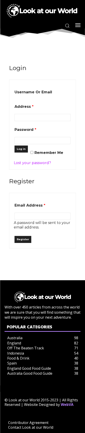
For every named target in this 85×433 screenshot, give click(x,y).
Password (25, 129)
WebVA (67, 404)
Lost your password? (32, 163)
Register (23, 239)
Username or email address (33, 99)
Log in (21, 149)
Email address (30, 205)
